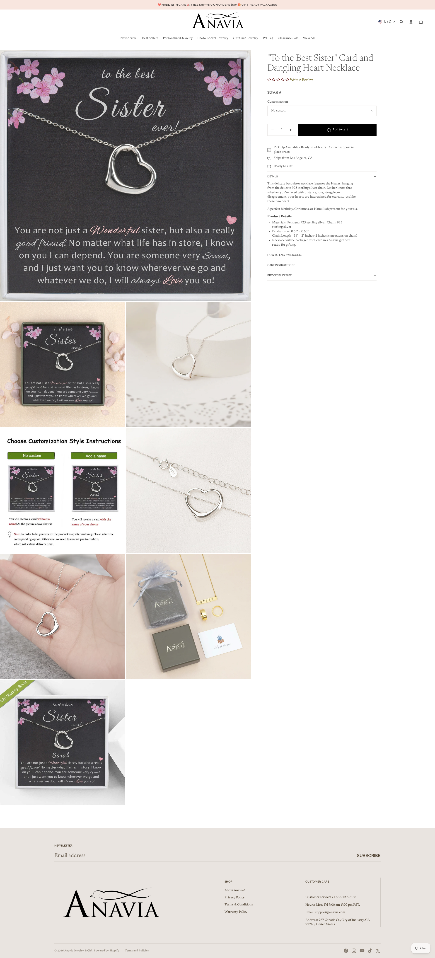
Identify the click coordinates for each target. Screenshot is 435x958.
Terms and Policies (137, 950)
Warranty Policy (236, 912)
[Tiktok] (370, 950)
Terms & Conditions (239, 904)
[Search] (401, 22)
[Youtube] (362, 950)
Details (272, 176)
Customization (277, 102)
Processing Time (279, 275)
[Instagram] (354, 950)
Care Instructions (281, 265)
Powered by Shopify (106, 950)
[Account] (411, 22)
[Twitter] (378, 950)
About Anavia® (235, 890)
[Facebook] (346, 950)
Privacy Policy (235, 897)
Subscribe (369, 855)
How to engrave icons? (284, 255)
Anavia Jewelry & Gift (78, 950)
